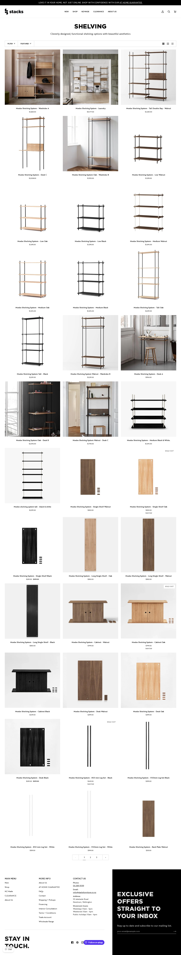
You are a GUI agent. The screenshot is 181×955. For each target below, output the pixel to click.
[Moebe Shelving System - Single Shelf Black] (32, 544)
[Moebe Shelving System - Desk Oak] (148, 680)
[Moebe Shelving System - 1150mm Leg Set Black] (148, 746)
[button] (67, 11)
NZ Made (9, 891)
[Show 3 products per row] (168, 44)
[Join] (172, 931)
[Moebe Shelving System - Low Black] (90, 210)
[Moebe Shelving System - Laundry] (90, 77)
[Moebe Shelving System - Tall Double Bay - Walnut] (148, 77)
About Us (9, 899)
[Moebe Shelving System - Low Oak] (32, 210)
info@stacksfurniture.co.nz (84, 892)
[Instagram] (82, 942)
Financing (43, 904)
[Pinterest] (77, 942)
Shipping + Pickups (47, 899)
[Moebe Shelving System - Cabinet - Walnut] (90, 611)
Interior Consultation (48, 908)
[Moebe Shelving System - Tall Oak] (148, 276)
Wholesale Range (46, 921)
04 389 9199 (78, 885)
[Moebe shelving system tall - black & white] (32, 475)
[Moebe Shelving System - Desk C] (32, 143)
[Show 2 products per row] (163, 44)
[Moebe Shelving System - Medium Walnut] (148, 210)
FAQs (41, 891)
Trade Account (45, 917)
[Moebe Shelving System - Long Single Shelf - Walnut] (148, 544)
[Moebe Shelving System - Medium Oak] (32, 276)
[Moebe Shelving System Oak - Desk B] (32, 409)
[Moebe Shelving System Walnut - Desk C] (90, 409)
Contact (42, 895)
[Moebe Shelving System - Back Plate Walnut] (148, 815)
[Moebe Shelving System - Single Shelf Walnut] (90, 475)
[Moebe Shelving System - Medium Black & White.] (148, 409)
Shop (7, 887)
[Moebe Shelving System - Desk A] (148, 342)
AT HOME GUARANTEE (49, 887)
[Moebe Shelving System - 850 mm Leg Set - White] (32, 815)
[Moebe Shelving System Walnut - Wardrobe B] (90, 342)
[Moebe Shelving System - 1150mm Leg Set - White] (90, 815)
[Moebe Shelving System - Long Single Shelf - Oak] (90, 544)
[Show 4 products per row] (173, 44)
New (7, 882)
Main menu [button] (10, 879)
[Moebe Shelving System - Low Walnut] (148, 143)
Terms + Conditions (47, 912)
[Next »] (105, 857)
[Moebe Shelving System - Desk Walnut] (90, 680)
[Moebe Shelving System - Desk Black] (32, 746)
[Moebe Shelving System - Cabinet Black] (32, 680)
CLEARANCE (10, 895)
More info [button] (44, 879)
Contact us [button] (79, 879)
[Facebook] (72, 942)
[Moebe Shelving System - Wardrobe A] (32, 77)
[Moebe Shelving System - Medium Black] (90, 276)
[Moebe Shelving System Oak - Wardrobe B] (90, 143)
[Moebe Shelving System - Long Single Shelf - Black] (32, 611)
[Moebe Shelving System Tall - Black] (32, 342)
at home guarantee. (131, 3)
